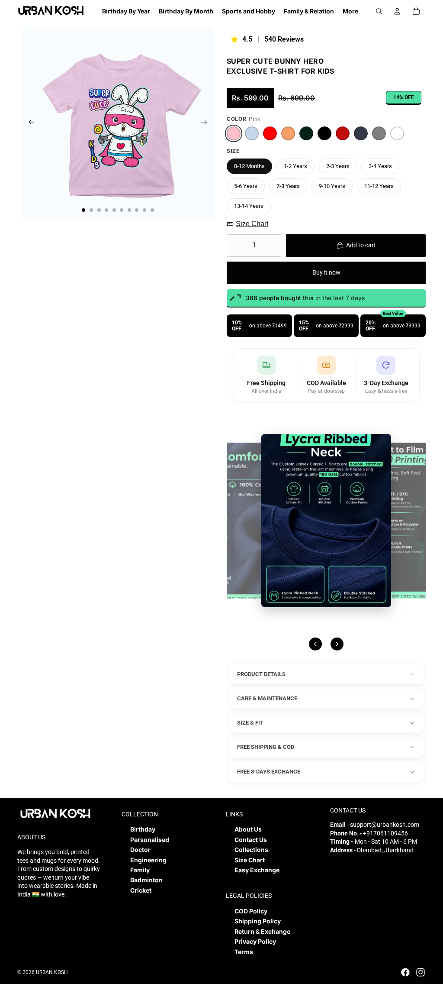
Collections (251, 849)
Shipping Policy (257, 921)
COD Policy (250, 911)
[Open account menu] (397, 11)
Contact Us (250, 839)
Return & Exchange (262, 931)
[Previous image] (315, 644)
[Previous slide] (29, 123)
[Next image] (337, 644)
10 (152, 210)
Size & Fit (250, 722)
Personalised (149, 839)
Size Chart (252, 223)
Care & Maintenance (267, 698)
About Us (248, 829)
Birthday (142, 829)
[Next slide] (207, 123)
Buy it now (326, 272)
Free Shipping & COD (265, 747)
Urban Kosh (52, 972)
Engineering (148, 860)
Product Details (261, 674)
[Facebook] (405, 972)
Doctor (140, 849)
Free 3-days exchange (268, 771)
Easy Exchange (256, 870)
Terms (243, 951)
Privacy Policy (255, 941)
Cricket (140, 890)
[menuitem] (350, 11)
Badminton (146, 880)
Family (140, 870)
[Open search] (378, 11)
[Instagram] (420, 972)
